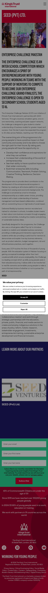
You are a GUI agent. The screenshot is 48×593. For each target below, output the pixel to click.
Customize (24, 303)
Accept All (24, 297)
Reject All (24, 309)
